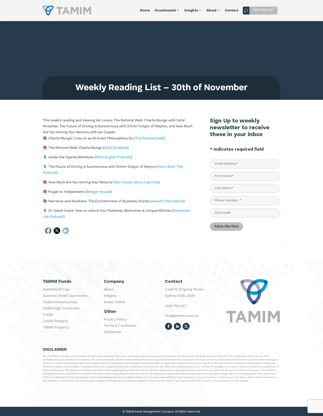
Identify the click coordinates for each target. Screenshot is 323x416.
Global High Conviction (61, 308)
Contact (231, 10)
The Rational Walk (149, 138)
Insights (191, 10)
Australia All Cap (56, 289)
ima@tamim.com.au (181, 316)
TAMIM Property (56, 327)
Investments (165, 10)
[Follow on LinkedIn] (177, 326)
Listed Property (55, 321)
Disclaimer (113, 332)
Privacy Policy (115, 319)
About (211, 10)
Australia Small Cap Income (65, 296)
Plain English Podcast (113, 157)
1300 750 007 (263, 10)
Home (145, 10)
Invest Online (114, 302)
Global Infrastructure (60, 302)
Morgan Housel (99, 192)
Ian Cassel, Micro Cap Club (137, 182)
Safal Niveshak (115, 148)
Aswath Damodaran (167, 201)
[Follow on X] (186, 326)
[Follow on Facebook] (168, 326)
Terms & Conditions (120, 326)
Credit (48, 315)
